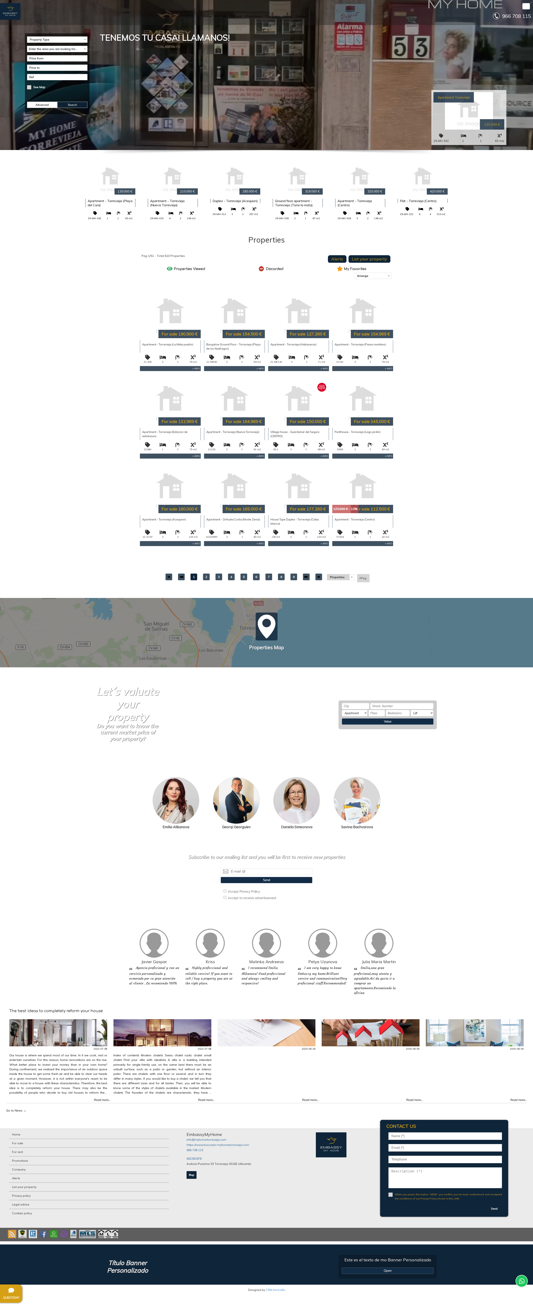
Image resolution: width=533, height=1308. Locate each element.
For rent (236, 16)
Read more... (102, 1100)
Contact (302, 16)
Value (387, 721)
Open (388, 1271)
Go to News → (16, 1110)
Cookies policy (22, 1213)
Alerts (287, 16)
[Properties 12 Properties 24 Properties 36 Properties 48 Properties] (340, 577)
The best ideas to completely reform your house (56, 1011)
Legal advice (20, 1204)
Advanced (42, 104)
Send (266, 880)
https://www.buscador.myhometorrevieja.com (218, 1145)
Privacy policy (21, 1196)
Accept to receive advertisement (252, 898)
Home (207, 16)
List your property (369, 258)
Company (272, 16)
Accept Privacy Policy (244, 891)
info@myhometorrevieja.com (206, 1140)
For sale (221, 16)
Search (72, 104)
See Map (39, 87)
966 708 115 (195, 1150)
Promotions (253, 16)
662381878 (194, 1158)
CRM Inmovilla (275, 1290)
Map (191, 1175)
